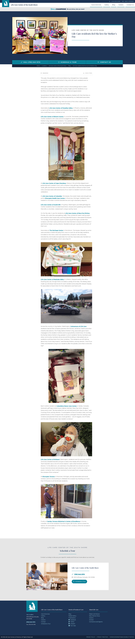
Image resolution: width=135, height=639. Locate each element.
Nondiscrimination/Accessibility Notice (122, 637)
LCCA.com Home (115, 1)
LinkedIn (72, 623)
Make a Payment (129, 1)
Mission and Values (94, 614)
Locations (44, 65)
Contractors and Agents (96, 621)
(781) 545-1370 (79, 574)
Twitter (72, 621)
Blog (113, 5)
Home (38, 65)
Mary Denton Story (94, 616)
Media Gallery (72, 616)
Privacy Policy (90, 637)
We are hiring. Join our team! (75, 9)
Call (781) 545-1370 (31, 62)
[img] (21, 62)
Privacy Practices (102, 637)
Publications (72, 618)
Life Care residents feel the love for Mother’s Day (85, 65)
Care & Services (96, 5)
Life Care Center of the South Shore (24, 5)
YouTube (73, 625)
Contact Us (130, 5)
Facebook (73, 619)
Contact (43, 621)
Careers (120, 5)
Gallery (106, 5)
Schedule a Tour (68, 62)
